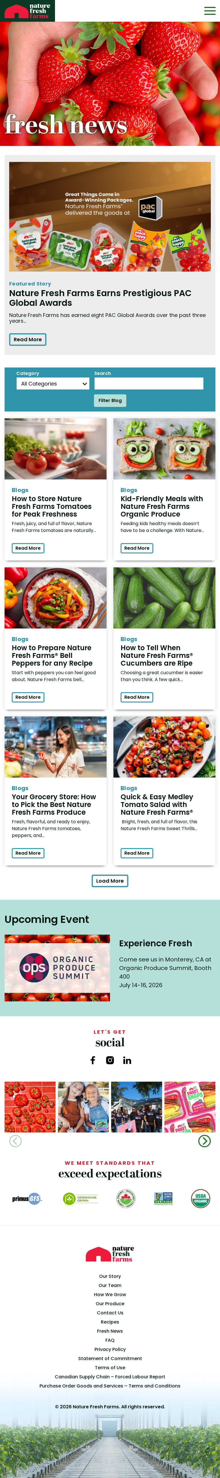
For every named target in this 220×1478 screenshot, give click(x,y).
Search (102, 373)
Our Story (110, 1276)
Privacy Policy (110, 1349)
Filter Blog (110, 400)
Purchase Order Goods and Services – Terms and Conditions (110, 1386)
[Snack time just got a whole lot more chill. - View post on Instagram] (83, 1107)
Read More (28, 339)
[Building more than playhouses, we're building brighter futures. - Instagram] (136, 1107)
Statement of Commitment (110, 1358)
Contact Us (110, 1313)
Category (27, 373)
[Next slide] (204, 1141)
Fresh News (110, 1331)
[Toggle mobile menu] (210, 11)
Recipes (110, 1322)
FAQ (110, 1340)
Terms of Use (110, 1367)
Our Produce (110, 1303)
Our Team (110, 1285)
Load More (110, 880)
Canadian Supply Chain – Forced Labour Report (110, 1376)
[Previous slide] (15, 1141)
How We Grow (110, 1294)
